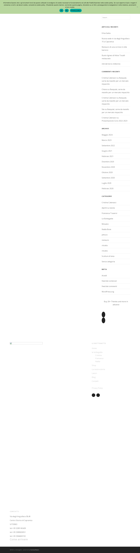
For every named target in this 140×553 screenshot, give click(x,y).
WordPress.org (108, 291)
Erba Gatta (106, 33)
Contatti (95, 381)
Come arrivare (19, 539)
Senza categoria (108, 261)
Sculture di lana (108, 256)
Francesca (99, 358)
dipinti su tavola (108, 208)
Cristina (98, 355)
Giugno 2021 (107, 151)
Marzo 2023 (106, 140)
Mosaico (105, 224)
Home (94, 348)
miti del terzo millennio (111, 64)
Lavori (94, 373)
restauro (105, 240)
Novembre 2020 (108, 167)
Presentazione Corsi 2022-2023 (114, 121)
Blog (94, 377)
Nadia (97, 361)
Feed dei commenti (109, 286)
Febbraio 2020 (107, 188)
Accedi (104, 275)
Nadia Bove (106, 229)
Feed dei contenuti (109, 281)
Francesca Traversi (109, 213)
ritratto (105, 245)
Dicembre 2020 (108, 161)
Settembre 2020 (108, 178)
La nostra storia (98, 369)
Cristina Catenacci (109, 202)
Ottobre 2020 (107, 172)
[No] (137, 7)
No (67, 10)
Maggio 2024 (107, 135)
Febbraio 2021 (107, 156)
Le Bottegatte (107, 218)
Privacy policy (76, 10)
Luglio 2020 (106, 183)
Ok (61, 10)
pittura (104, 235)
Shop (94, 365)
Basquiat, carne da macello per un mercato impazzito (115, 81)
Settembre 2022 (108, 145)
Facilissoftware (34, 550)
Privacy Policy (97, 388)
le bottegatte (97, 352)
